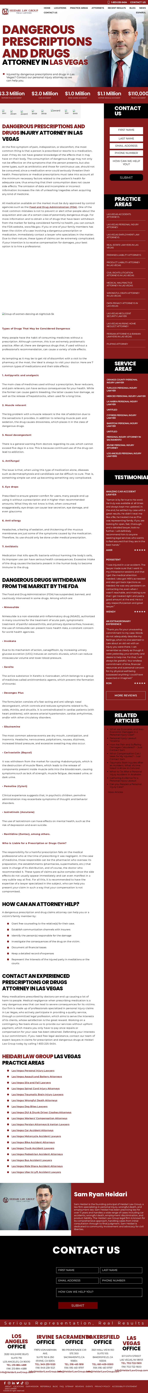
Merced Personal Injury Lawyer (126, 396)
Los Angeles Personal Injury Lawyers (124, 454)
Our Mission (32, 1386)
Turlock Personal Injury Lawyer (122, 389)
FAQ (62, 1386)
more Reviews (126, 695)
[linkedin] (13, 1383)
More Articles (115, 792)
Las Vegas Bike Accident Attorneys (33, 1142)
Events (89, 1386)
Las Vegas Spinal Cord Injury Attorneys (36, 1088)
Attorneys (98, 8)
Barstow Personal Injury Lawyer (122, 424)
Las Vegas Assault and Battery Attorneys (37, 1076)
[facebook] (4, 1383)
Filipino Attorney (117, 344)
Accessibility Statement (124, 1386)
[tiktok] (22, 1383)
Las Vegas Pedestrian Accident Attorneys (37, 1154)
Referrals (45, 1386)
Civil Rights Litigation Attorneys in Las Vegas (120, 274)
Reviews (79, 1386)
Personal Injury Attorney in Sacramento (124, 438)
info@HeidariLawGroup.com (16, 1372)
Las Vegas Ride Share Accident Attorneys (37, 1166)
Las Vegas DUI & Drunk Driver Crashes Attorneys (41, 1112)
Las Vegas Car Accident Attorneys (32, 1130)
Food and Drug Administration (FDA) (53, 207)
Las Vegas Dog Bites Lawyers (30, 1106)
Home (47, 8)
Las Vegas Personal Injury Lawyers (33, 1070)
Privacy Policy (102, 1386)
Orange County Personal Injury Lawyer (122, 381)
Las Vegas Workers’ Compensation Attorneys (39, 1118)
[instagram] (9, 1383)
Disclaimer (10, 1389)
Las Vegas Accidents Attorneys (119, 215)
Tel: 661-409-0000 (102, 1364)
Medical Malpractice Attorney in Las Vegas (120, 284)
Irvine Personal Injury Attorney (120, 446)
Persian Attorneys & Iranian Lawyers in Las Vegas (124, 335)
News (142, 8)
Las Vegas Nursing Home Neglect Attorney (121, 325)
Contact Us (138, 2)
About (8, 1386)
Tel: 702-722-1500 (131, 1363)
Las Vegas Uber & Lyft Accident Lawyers (36, 1172)
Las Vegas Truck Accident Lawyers (33, 1148)
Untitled (112, 409)
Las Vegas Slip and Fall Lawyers (31, 1082)
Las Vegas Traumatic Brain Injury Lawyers (37, 1094)
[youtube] (27, 1384)
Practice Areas (79, 8)
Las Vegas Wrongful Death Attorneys (34, 1100)
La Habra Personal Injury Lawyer (122, 403)
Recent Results (117, 8)
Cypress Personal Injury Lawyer (121, 416)
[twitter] (17, 1383)
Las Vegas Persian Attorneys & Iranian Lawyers (41, 1124)
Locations (60, 8)
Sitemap (69, 1386)
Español (141, 12)
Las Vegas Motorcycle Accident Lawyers (36, 1136)
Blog (133, 8)
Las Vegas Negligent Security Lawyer (119, 315)
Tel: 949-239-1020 (45, 1364)
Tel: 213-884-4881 (17, 1365)
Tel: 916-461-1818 (74, 1364)
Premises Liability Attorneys (124, 255)
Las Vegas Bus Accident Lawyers (32, 1160)
